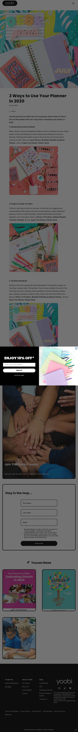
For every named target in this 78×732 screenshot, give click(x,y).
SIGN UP (19, 370)
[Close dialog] (76, 348)
